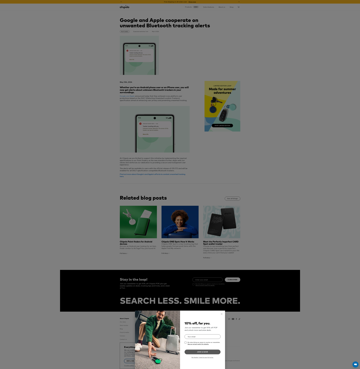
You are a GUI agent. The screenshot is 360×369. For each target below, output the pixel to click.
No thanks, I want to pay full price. (202, 357)
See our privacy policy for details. (198, 344)
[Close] (222, 314)
